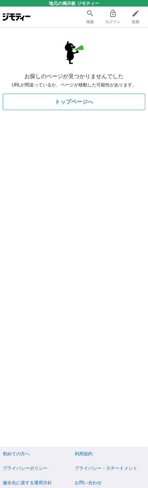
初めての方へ (16, 453)
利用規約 (84, 453)
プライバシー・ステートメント (106, 468)
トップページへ (74, 102)
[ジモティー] (16, 17)
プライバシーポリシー (25, 468)
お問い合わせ (88, 482)
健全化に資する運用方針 (27, 482)
